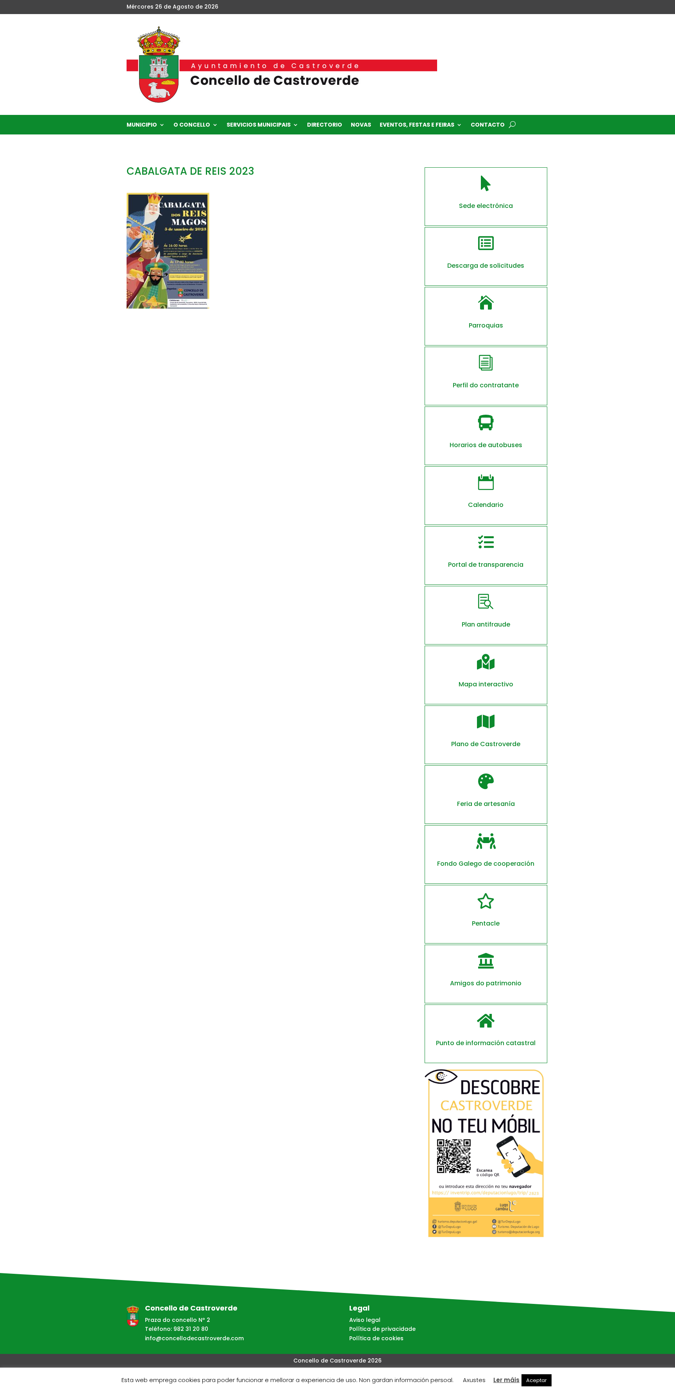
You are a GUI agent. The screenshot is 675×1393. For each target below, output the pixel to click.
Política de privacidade (382, 1329)
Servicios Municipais (259, 125)
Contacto (488, 125)
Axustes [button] (474, 1380)
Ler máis (506, 1380)
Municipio (142, 125)
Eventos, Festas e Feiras (417, 125)
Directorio (324, 125)
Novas (361, 125)
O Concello (191, 125)
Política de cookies (376, 1338)
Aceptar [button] (536, 1380)
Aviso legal (364, 1320)
